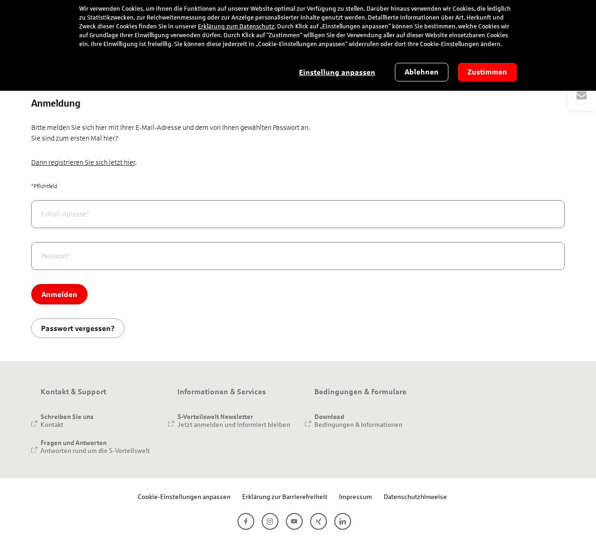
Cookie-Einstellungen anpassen (184, 496)
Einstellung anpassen (337, 72)
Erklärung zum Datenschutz (236, 26)
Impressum (355, 496)
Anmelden (59, 294)
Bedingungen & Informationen (358, 424)
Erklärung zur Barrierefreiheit (284, 496)
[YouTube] (294, 521)
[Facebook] (245, 521)
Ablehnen (422, 72)
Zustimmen (487, 72)
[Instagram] (270, 521)
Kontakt (52, 424)
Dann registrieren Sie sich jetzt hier (83, 162)
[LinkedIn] (342, 521)
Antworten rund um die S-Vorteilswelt (95, 450)
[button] (582, 95)
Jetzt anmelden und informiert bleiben (233, 424)
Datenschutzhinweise (415, 496)
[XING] (318, 521)
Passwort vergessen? (78, 328)
